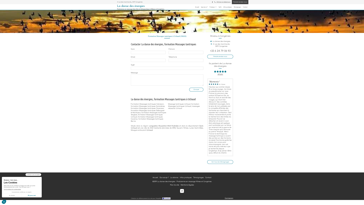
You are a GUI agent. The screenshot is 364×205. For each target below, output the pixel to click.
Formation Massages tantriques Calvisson (147, 104)
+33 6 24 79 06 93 (220, 51)
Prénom (172, 49)
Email (133, 57)
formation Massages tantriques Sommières (148, 106)
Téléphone (173, 57)
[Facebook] (212, 2)
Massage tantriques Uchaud (179, 104)
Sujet (133, 65)
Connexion (229, 198)
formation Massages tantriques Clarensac (147, 108)
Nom (133, 49)
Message (134, 73)
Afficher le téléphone (223, 2)
